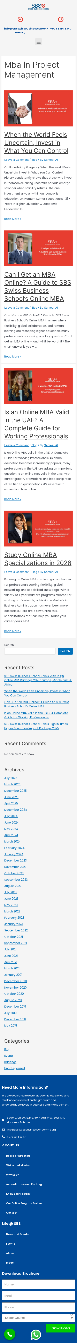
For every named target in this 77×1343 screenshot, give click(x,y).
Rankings (10, 1062)
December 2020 (15, 981)
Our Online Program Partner (24, 1203)
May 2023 (11, 905)
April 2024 (11, 835)
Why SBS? (12, 1175)
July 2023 (10, 892)
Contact (11, 1212)
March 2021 (12, 968)
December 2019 (15, 1007)
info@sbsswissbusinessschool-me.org (26, 30)
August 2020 (13, 1000)
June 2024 (11, 823)
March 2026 (12, 784)
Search (9, 645)
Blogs (10, 1262)
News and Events (17, 1234)
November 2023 (15, 867)
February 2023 (14, 918)
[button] (38, 41)
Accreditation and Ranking (24, 1184)
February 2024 (14, 848)
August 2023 (13, 886)
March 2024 (12, 842)
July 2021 (10, 949)
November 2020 (15, 988)
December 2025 (15, 791)
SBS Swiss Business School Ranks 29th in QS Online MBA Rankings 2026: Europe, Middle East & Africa (38, 680)
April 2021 (10, 962)
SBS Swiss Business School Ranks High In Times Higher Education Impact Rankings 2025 (36, 726)
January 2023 (13, 924)
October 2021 (13, 937)
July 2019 (10, 1013)
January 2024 (13, 854)
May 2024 (11, 829)
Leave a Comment (16, 159)
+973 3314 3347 (61, 29)
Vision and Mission (18, 1165)
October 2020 (14, 994)
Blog (34, 159)
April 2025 (11, 803)
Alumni (10, 1253)
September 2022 (16, 930)
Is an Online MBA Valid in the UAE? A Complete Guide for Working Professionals (36, 715)
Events (9, 1056)
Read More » (12, 219)
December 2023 (15, 861)
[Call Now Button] (9, 1334)
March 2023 (12, 911)
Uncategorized (14, 1068)
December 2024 (15, 810)
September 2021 (15, 943)
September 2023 (16, 880)
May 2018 (10, 1026)
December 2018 (15, 1019)
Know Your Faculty (18, 1193)
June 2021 (11, 956)
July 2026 (10, 778)
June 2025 (11, 797)
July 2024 (11, 816)
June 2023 (11, 899)
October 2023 (14, 873)
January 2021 (13, 975)
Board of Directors (18, 1156)
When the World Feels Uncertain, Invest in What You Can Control (36, 142)
